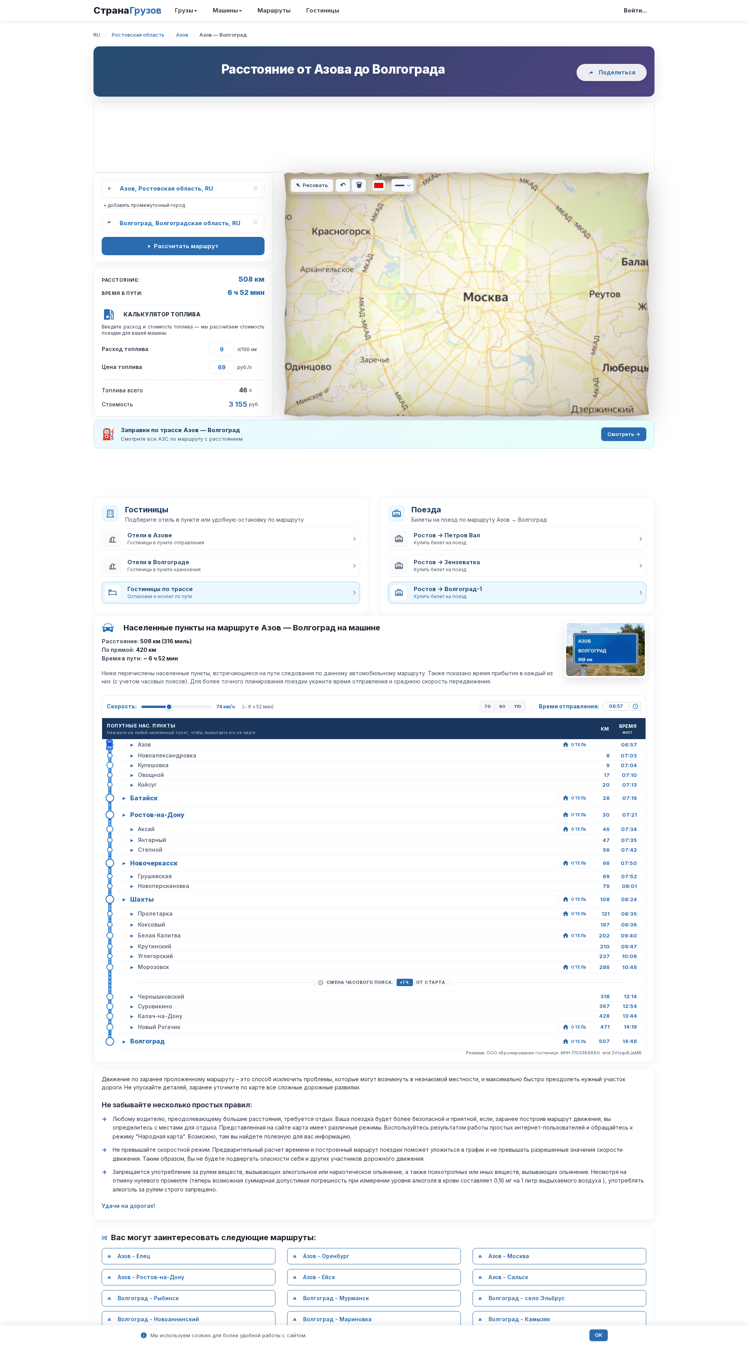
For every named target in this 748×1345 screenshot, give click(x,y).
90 (502, 706)
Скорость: (122, 706)
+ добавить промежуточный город (144, 205)
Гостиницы (322, 10)
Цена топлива (122, 367)
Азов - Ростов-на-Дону (151, 1277)
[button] (231, 539)
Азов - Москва (509, 1256)
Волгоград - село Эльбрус (527, 1298)
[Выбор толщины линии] (402, 185)
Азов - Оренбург (326, 1256)
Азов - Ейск (319, 1277)
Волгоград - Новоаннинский (158, 1319)
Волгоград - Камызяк (519, 1319)
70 (487, 706)
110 (517, 706)
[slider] (169, 706)
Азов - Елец (134, 1256)
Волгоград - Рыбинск (148, 1298)
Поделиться (617, 72)
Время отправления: (569, 706)
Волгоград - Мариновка (337, 1319)
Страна (127, 10)
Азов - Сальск (508, 1277)
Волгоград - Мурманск (336, 1298)
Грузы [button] (184, 10)
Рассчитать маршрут (186, 246)
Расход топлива (125, 349)
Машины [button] (225, 10)
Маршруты (274, 10)
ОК (598, 1335)
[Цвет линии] (378, 185)
